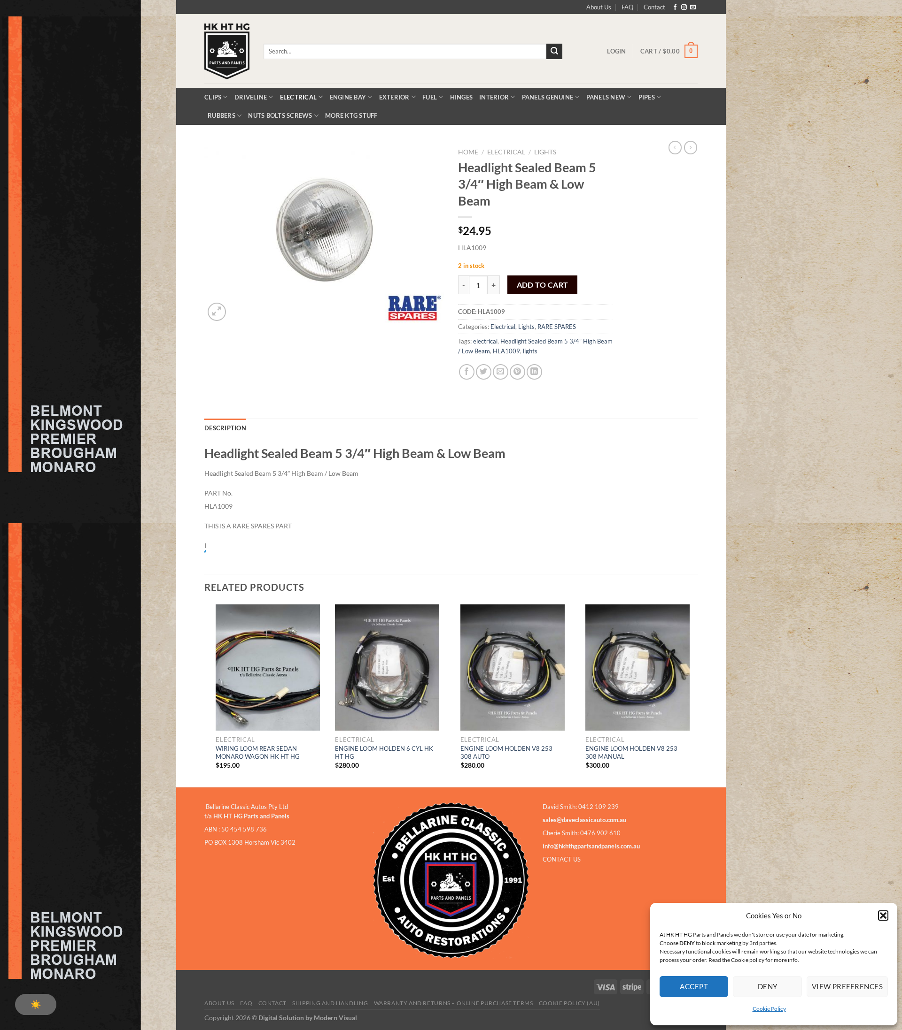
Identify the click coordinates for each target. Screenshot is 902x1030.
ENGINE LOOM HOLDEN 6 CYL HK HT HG (384, 752)
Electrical (298, 97)
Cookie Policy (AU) (569, 1003)
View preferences (847, 986)
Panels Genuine (548, 97)
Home (468, 152)
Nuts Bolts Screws (280, 115)
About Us (598, 7)
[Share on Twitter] (483, 372)
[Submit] (554, 52)
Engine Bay (348, 97)
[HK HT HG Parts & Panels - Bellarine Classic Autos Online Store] (226, 51)
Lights (545, 152)
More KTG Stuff (351, 115)
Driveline (250, 97)
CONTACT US (562, 859)
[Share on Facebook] (466, 372)
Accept (694, 986)
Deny (768, 986)
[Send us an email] (693, 7)
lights (530, 351)
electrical (485, 341)
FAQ (627, 7)
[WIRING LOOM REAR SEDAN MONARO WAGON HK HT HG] (268, 667)
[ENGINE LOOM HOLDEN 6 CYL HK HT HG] (387, 667)
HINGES (461, 97)
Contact (654, 7)
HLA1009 (506, 351)
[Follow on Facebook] (675, 7)
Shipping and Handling (330, 1003)
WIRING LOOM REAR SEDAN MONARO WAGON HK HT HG (258, 752)
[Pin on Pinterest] (517, 372)
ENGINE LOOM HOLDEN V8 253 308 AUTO (506, 752)
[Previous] (205, 694)
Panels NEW (606, 97)
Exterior (394, 97)
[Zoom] (217, 312)
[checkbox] (35, 1004)
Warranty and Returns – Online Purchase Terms (453, 1003)
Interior (494, 97)
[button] (883, 915)
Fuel (429, 97)
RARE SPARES (556, 326)
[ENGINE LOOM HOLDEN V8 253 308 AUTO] (512, 667)
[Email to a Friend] (500, 372)
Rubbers (221, 115)
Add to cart (542, 285)
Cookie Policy (769, 1008)
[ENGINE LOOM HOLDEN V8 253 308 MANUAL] (637, 667)
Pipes (646, 97)
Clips (212, 97)
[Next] (695, 694)
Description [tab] (225, 428)
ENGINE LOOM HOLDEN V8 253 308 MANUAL (631, 752)
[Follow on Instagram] (684, 7)
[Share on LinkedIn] (534, 372)
